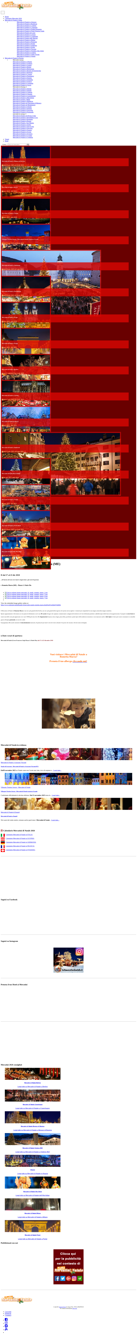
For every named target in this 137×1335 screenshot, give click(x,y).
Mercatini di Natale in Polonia (22, 108)
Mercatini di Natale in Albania (22, 62)
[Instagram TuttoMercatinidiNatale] (68, 972)
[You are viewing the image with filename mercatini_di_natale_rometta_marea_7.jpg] (26, 598)
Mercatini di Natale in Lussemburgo (24, 96)
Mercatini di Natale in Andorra (22, 63)
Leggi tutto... (57, 770)
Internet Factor (62, 1307)
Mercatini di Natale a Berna (10, 187)
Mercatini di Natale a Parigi (10, 343)
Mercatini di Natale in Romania (23, 119)
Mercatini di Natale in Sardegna (27, 45)
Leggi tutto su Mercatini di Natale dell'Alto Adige (33, 1195)
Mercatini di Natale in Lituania (22, 94)
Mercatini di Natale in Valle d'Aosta (28, 54)
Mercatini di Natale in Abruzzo (26, 22)
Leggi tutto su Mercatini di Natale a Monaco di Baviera (32, 1130)
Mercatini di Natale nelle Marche (27, 38)
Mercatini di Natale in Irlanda (22, 89)
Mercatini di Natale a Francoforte (11, 525)
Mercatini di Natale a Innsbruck (11, 447)
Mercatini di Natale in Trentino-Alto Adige (30, 51)
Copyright (8, 1312)
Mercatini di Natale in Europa (14, 58)
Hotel (6, 141)
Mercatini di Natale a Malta (21, 99)
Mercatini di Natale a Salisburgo (11, 265)
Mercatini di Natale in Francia (22, 81)
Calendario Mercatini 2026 (13, 18)
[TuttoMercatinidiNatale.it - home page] (17, 10)
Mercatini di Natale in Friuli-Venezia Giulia (30, 31)
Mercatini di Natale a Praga (10, 317)
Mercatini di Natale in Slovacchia (23, 126)
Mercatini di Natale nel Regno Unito (24, 116)
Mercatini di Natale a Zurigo (10, 499)
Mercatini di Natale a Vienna (10, 213)
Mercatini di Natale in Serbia (22, 125)
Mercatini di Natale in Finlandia (23, 80)
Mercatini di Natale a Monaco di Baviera (13, 161)
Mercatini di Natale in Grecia (22, 85)
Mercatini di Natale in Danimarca (23, 76)
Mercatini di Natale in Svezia (22, 132)
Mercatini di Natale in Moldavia (23, 101)
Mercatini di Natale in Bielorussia (23, 69)
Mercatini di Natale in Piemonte (27, 42)
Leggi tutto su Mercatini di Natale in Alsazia (32, 1173)
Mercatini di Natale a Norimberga (11, 291)
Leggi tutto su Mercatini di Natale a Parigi (32, 1239)
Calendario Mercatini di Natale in (19, 834)
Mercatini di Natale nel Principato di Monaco (27, 103)
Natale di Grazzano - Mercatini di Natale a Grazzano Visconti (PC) (20, 766)
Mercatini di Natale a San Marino (23, 123)
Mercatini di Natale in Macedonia (23, 98)
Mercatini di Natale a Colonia (10, 395)
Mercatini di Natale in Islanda (22, 90)
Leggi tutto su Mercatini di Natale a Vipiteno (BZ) (32, 1152)
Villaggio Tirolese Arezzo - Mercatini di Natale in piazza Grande (20, 239)
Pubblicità (8, 1313)
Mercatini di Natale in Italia (13, 20)
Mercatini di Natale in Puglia (26, 44)
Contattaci (8, 1315)
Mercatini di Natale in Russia (22, 121)
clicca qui (74, 1308)
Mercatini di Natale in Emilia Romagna (29, 29)
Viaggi (7, 139)
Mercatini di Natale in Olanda (22, 107)
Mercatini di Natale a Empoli (9, 816)
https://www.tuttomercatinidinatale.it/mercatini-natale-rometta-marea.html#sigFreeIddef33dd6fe (31, 605)
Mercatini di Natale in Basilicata (27, 24)
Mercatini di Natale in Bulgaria (22, 72)
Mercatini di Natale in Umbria (26, 53)
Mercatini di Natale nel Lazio (26, 33)
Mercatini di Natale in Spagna (22, 130)
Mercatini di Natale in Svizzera (22, 134)
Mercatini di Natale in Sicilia (26, 47)
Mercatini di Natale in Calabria (26, 26)
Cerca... (4, 144)
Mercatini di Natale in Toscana (26, 49)
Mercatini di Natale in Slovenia (22, 128)
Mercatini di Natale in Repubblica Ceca (25, 117)
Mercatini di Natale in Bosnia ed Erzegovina (27, 71)
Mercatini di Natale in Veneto (26, 56)
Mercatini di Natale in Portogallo (23, 112)
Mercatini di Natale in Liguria (26, 35)
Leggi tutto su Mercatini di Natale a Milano (33, 1217)
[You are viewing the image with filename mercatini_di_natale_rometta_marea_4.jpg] (26, 596)
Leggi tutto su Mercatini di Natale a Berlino (33, 1086)
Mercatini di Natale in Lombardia (27, 36)
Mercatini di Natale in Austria (22, 65)
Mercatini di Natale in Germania (23, 83)
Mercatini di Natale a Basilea (10, 369)
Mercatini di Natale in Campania (27, 27)
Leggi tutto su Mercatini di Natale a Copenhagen (32, 1108)
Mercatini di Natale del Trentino (11, 473)
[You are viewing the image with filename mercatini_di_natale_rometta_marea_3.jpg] (26, 594)
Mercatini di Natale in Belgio (22, 67)
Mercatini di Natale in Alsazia (10, 421)
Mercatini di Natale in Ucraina (22, 135)
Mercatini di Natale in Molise (26, 40)
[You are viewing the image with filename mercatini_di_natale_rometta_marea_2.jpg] (26, 592)
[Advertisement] (68, 877)
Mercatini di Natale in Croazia (22, 74)
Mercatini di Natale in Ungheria (23, 137)
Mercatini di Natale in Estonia (22, 78)
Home (7, 17)
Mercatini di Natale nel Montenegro (24, 105)
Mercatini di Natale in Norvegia (23, 110)
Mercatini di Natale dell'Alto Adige (12, 551)
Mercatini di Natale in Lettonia (22, 92)
